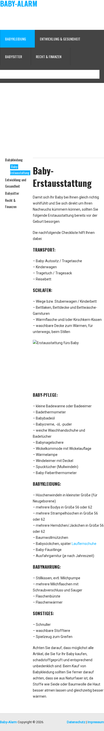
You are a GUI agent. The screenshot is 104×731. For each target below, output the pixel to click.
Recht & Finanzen (48, 56)
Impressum (96, 722)
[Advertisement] (63, 18)
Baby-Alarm (18, 3)
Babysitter (12, 193)
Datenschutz (76, 722)
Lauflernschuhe (84, 544)
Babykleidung (14, 159)
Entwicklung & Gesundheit (60, 38)
